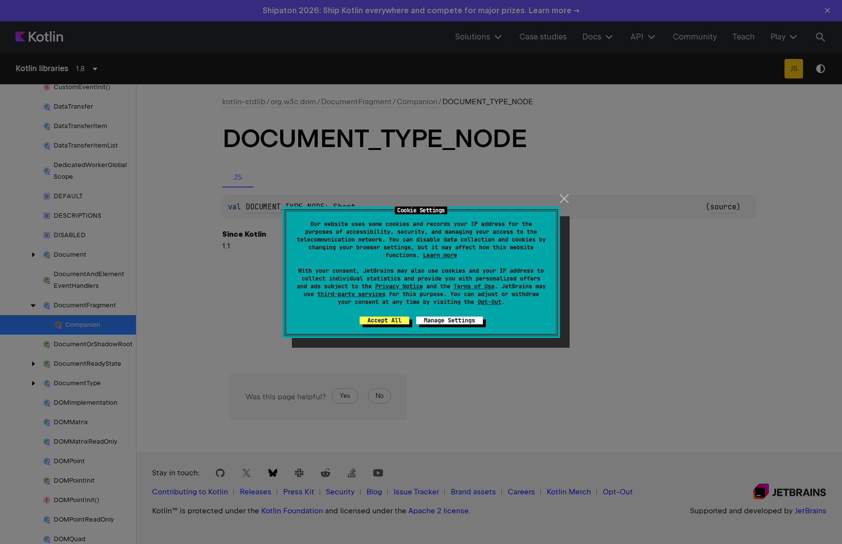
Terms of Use (474, 286)
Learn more (440, 255)
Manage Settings (449, 320)
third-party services (351, 294)
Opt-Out (489, 302)
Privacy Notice (399, 286)
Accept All (384, 320)
